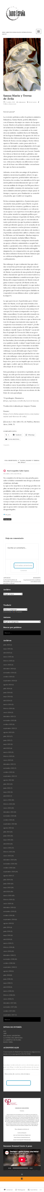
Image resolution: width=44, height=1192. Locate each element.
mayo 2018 (6, 983)
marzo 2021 (7, 848)
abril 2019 (6, 939)
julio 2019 (6, 927)
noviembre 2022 (8, 768)
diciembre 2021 (8, 812)
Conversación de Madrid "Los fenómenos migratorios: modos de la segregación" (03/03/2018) (21, 1053)
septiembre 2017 (9, 1015)
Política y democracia (9, 104)
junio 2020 (6, 884)
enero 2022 (7, 808)
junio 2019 (6, 931)
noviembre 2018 (8, 959)
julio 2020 (6, 880)
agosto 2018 (7, 971)
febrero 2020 (7, 899)
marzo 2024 (7, 704)
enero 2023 (7, 760)
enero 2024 (7, 712)
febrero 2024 (7, 708)
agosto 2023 (7, 732)
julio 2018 (6, 975)
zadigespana (22, 102)
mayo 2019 (6, 935)
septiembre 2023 (9, 728)
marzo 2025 (7, 657)
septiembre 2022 (9, 776)
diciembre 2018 (8, 955)
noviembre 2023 (8, 720)
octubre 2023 (7, 724)
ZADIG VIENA (8, 1042)
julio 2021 (6, 832)
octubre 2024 (7, 677)
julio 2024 (6, 688)
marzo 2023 (7, 752)
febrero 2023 (7, 756)
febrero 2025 (7, 661)
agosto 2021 (7, 828)
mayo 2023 (6, 744)
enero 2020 (7, 903)
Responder (7, 519)
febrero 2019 (7, 947)
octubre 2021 (7, 820)
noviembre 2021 (8, 816)
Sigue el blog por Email (13, 1060)
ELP (4, 1031)
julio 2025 (6, 645)
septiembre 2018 (9, 967)
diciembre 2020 (8, 860)
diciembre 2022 (8, 764)
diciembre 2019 (8, 907)
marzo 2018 (7, 991)
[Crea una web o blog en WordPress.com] (22, 1174)
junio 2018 (6, 979)
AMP (5, 1033)
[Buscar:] (22, 633)
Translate (19, 612)
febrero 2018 (7, 995)
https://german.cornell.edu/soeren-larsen (21, 401)
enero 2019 (7, 951)
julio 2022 (6, 784)
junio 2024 (6, 692)
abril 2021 (6, 844)
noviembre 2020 (8, 864)
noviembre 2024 (8, 673)
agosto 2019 (7, 923)
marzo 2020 (7, 895)
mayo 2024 (7, 696)
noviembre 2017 (8, 1007)
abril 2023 (6, 748)
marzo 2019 (7, 943)
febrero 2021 (7, 852)
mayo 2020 (7, 887)
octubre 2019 (7, 915)
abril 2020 (6, 891)
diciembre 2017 (8, 1003)
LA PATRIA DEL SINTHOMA (13, 1038)
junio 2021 (6, 836)
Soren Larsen (33, 102)
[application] (22, 1159)
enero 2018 (7, 999)
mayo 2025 (7, 649)
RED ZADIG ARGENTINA (11, 1036)
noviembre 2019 (8, 911)
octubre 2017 (7, 1011)
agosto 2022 (7, 780)
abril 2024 (6, 700)
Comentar (23, 570)
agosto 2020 (7, 876)
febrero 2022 (7, 804)
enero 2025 (7, 665)
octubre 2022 (7, 772)
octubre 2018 (7, 963)
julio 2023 (6, 736)
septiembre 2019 (9, 919)
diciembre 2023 (8, 716)
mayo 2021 (6, 840)
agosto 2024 (7, 685)
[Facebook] (21, 1178)
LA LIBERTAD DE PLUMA (12, 1040)
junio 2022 (6, 788)
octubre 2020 (7, 868)
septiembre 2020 (9, 872)
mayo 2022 (6, 792)
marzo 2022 (7, 800)
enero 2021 (7, 856)
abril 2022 (6, 796)
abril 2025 (6, 653)
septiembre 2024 (9, 681)
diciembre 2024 (8, 669)
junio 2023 (6, 740)
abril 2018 (6, 987)
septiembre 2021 (9, 824)
